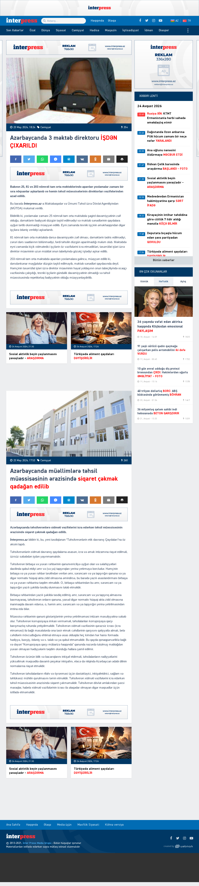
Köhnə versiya (114, 824)
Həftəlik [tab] (163, 281)
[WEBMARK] (178, 846)
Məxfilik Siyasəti (88, 824)
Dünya (45, 30)
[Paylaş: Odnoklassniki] (95, 159)
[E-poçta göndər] (108, 159)
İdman (149, 30)
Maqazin (111, 30)
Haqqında (97, 20)
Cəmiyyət (78, 30)
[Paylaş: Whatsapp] (42, 159)
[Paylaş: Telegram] (68, 159)
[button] (122, 159)
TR (189, 20)
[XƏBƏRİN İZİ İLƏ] (23, 21)
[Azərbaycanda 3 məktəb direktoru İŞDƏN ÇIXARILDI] (69, 90)
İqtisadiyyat (130, 30)
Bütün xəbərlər (164, 260)
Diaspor (164, 30)
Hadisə (94, 30)
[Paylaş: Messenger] (55, 159)
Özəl (33, 30)
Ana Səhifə (13, 824)
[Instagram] (184, 838)
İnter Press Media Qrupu (37, 843)
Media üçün (64, 824)
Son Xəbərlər (15, 30)
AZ (177, 20)
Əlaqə (112, 20)
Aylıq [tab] (183, 281)
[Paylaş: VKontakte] (82, 159)
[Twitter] (177, 838)
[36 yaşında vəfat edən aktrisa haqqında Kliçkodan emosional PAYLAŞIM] (163, 301)
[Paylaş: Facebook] (15, 159)
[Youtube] (191, 838)
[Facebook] (171, 838)
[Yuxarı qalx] (188, 875)
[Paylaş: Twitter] (29, 159)
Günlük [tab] (144, 281)
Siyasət (61, 30)
